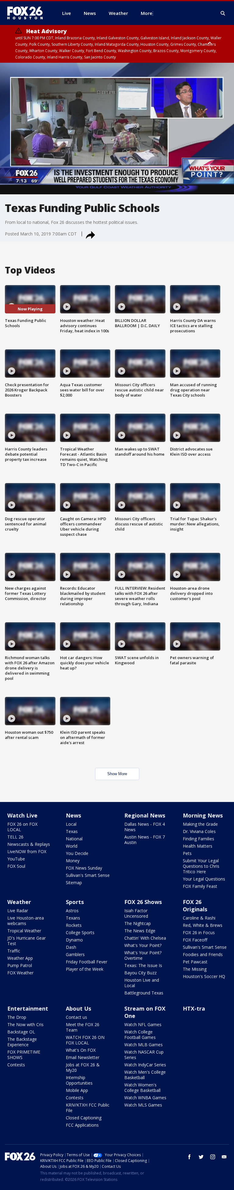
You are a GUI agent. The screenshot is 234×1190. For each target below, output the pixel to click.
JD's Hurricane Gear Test (26, 940)
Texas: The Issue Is (143, 965)
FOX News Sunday (84, 868)
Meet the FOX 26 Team (82, 1027)
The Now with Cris (25, 1024)
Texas (72, 831)
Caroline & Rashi (199, 918)
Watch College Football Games (140, 1034)
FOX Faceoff (195, 940)
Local (71, 824)
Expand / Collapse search (223, 13)
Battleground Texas (143, 993)
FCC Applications (82, 1125)
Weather (19, 902)
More (146, 13)
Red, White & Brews (202, 925)
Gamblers (75, 954)
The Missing (195, 969)
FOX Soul (16, 866)
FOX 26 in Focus (199, 932)
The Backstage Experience (22, 1041)
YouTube (16, 859)
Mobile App (77, 1090)
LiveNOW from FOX (26, 851)
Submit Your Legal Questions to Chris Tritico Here (201, 866)
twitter (201, 1157)
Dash (71, 947)
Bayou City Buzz (140, 973)
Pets (187, 853)
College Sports (80, 932)
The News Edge (139, 931)
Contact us (76, 1017)
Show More (117, 774)
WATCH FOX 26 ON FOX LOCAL (85, 1040)
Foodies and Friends (203, 954)
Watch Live (22, 815)
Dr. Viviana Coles (199, 831)
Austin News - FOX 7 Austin (144, 839)
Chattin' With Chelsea (145, 938)
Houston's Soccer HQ (204, 976)
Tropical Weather (24, 931)
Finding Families (198, 839)
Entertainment (27, 1008)
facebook (189, 1157)
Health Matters (197, 846)
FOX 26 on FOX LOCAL (22, 826)
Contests (16, 1065)
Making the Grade (200, 824)
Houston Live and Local (141, 982)
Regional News (144, 815)
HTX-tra (194, 1008)
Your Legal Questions (204, 879)
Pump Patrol (19, 965)
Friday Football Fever (86, 962)
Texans (73, 918)
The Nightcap (137, 923)
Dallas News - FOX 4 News (144, 826)
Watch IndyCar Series (145, 1065)
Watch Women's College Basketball (142, 1087)
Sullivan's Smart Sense (88, 875)
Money (73, 860)
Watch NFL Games (142, 1024)
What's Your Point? (142, 945)
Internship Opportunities (79, 1080)
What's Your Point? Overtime (142, 955)
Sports (75, 902)
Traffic (13, 951)
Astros (72, 910)
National (74, 839)
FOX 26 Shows (143, 902)
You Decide (77, 853)
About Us (78, 1008)
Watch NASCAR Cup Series (144, 1054)
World (71, 846)
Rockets (74, 925)
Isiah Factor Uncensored (136, 913)
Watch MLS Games (143, 1105)
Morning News (203, 815)
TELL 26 (15, 837)
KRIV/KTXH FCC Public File (87, 1107)
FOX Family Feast (200, 886)
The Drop (16, 1017)
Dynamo (74, 940)
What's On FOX (81, 1050)
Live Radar (17, 910)
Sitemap (74, 882)
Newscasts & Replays (28, 844)
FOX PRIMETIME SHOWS (23, 1054)
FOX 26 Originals (195, 905)
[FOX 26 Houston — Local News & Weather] (27, 13)
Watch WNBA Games (145, 1097)
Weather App (20, 958)
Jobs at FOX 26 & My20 (83, 1067)
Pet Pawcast (195, 962)
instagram (213, 1157)
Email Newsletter (82, 1057)
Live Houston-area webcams (25, 920)
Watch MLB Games (143, 1044)
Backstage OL (21, 1032)
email (224, 1157)
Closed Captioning (83, 1118)
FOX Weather (20, 973)
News (73, 815)
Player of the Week (84, 969)
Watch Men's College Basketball (145, 1074)
